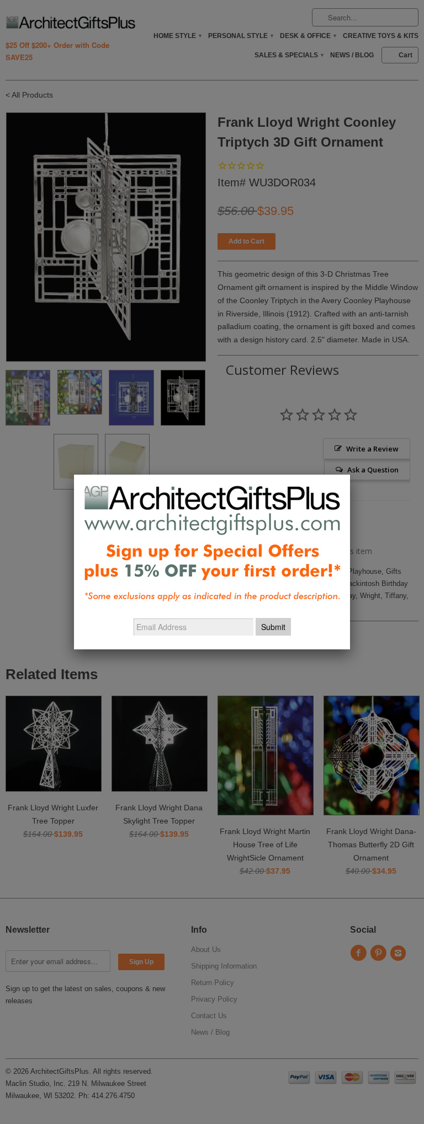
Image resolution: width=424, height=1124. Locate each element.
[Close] (350, 475)
